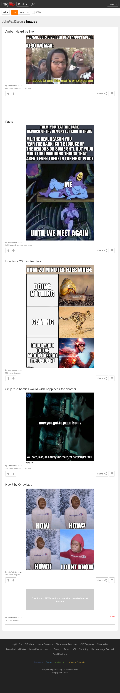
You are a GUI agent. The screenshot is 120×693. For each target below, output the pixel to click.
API (74, 649)
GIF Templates (87, 644)
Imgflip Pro (17, 644)
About (48, 649)
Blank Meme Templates (66, 644)
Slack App (83, 649)
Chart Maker (102, 644)
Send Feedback (60, 654)
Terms (66, 649)
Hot (14, 12)
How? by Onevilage (18, 484)
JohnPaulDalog (12, 21)
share (100, 93)
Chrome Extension (77, 662)
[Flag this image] (112, 93)
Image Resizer (35, 649)
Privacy (57, 649)
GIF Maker (30, 644)
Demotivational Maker (16, 649)
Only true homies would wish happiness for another (40, 389)
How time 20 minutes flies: (23, 261)
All (4, 12)
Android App (60, 662)
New (22, 12)
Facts (9, 121)
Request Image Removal (102, 649)
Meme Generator (45, 644)
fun (21, 85)
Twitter (49, 662)
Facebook (38, 662)
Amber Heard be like (19, 31)
